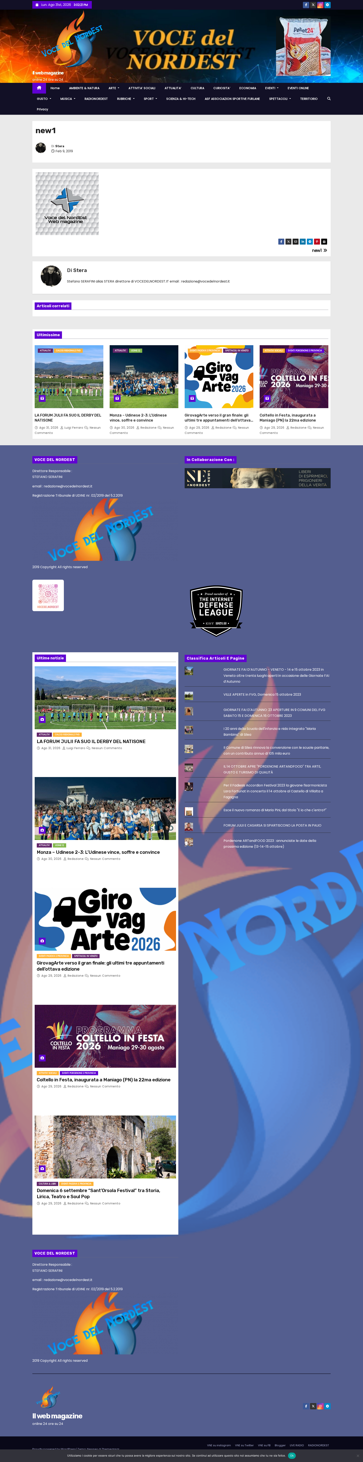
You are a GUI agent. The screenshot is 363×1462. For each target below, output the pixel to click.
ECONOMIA (247, 88)
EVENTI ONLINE (298, 88)
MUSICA (66, 99)
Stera (59, 146)
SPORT (149, 99)
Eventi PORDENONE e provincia (305, 350)
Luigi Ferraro (73, 428)
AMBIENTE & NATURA (84, 88)
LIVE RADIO (297, 1445)
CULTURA (197, 88)
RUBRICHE (124, 99)
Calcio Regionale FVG (68, 350)
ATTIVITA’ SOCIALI (142, 88)
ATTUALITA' (45, 350)
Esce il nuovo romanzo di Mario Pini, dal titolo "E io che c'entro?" (275, 810)
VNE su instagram (219, 1445)
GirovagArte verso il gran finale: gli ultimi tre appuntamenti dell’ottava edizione (218, 420)
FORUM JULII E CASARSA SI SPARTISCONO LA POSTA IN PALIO (272, 825)
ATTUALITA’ (173, 88)
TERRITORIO (309, 99)
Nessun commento (107, 748)
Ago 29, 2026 (199, 428)
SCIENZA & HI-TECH (181, 99)
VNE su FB (264, 1445)
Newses (92, 1449)
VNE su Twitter (244, 1445)
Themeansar (110, 1449)
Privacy (42, 109)
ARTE (113, 88)
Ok (292, 1455)
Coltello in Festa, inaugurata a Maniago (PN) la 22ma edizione (288, 418)
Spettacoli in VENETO (237, 350)
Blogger (280, 1445)
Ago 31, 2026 (49, 428)
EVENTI (270, 88)
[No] (358, 1456)
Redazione (148, 428)
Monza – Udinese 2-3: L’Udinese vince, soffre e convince (138, 418)
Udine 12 (135, 350)
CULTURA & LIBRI (47, 1183)
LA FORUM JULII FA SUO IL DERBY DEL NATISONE (91, 741)
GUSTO (43, 99)
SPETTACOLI (279, 99)
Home (55, 88)
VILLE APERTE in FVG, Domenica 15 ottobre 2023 (262, 694)
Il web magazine (48, 73)
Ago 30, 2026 (124, 428)
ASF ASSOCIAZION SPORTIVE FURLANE (232, 99)
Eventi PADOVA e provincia (205, 350)
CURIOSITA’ (221, 88)
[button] (329, 98)
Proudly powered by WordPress (54, 1449)
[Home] (39, 88)
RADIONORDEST (96, 99)
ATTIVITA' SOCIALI (274, 350)
